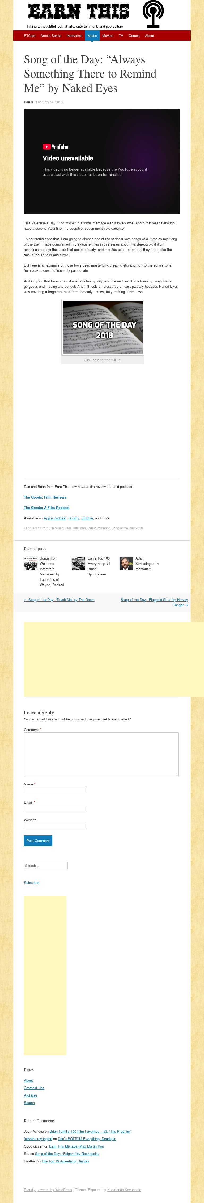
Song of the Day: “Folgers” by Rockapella (67, 1153)
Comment (32, 729)
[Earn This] (78, 12)
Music (92, 35)
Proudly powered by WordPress (48, 1189)
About (149, 35)
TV (121, 35)
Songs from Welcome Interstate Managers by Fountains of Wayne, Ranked (52, 571)
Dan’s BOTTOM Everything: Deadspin (87, 1138)
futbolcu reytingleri (38, 1138)
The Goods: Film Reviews (45, 497)
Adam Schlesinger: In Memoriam (147, 563)
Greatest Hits (34, 1087)
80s (76, 528)
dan (83, 528)
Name (29, 784)
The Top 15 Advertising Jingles (65, 1160)
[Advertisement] (114, 659)
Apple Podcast (55, 518)
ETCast (29, 35)
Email (29, 802)
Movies (107, 35)
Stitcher (87, 518)
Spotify (74, 518)
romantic (103, 528)
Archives (30, 1095)
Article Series (51, 35)
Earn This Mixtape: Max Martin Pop (76, 1146)
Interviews (74, 35)
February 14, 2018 (49, 102)
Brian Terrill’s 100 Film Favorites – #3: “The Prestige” (90, 1131)
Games (134, 35)
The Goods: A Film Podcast (46, 507)
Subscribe (31, 882)
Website (30, 819)
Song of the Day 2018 (127, 528)
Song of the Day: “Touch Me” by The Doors (59, 599)
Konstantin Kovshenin (124, 1189)
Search (29, 1102)
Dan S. (29, 102)
